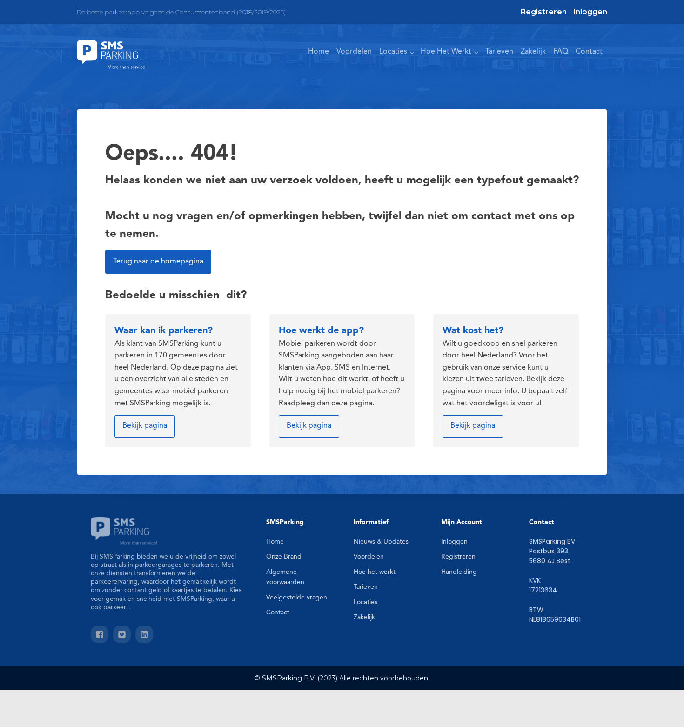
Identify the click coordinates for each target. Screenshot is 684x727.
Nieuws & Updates (381, 542)
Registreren (544, 11)
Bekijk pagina (144, 426)
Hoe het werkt (375, 572)
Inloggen (590, 11)
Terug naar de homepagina (158, 261)
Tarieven (499, 51)
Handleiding (459, 572)
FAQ (560, 51)
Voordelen (354, 51)
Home (318, 51)
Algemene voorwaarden (285, 577)
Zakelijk (533, 51)
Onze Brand (284, 556)
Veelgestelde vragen (296, 597)
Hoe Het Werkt (446, 51)
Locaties (393, 51)
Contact (589, 51)
